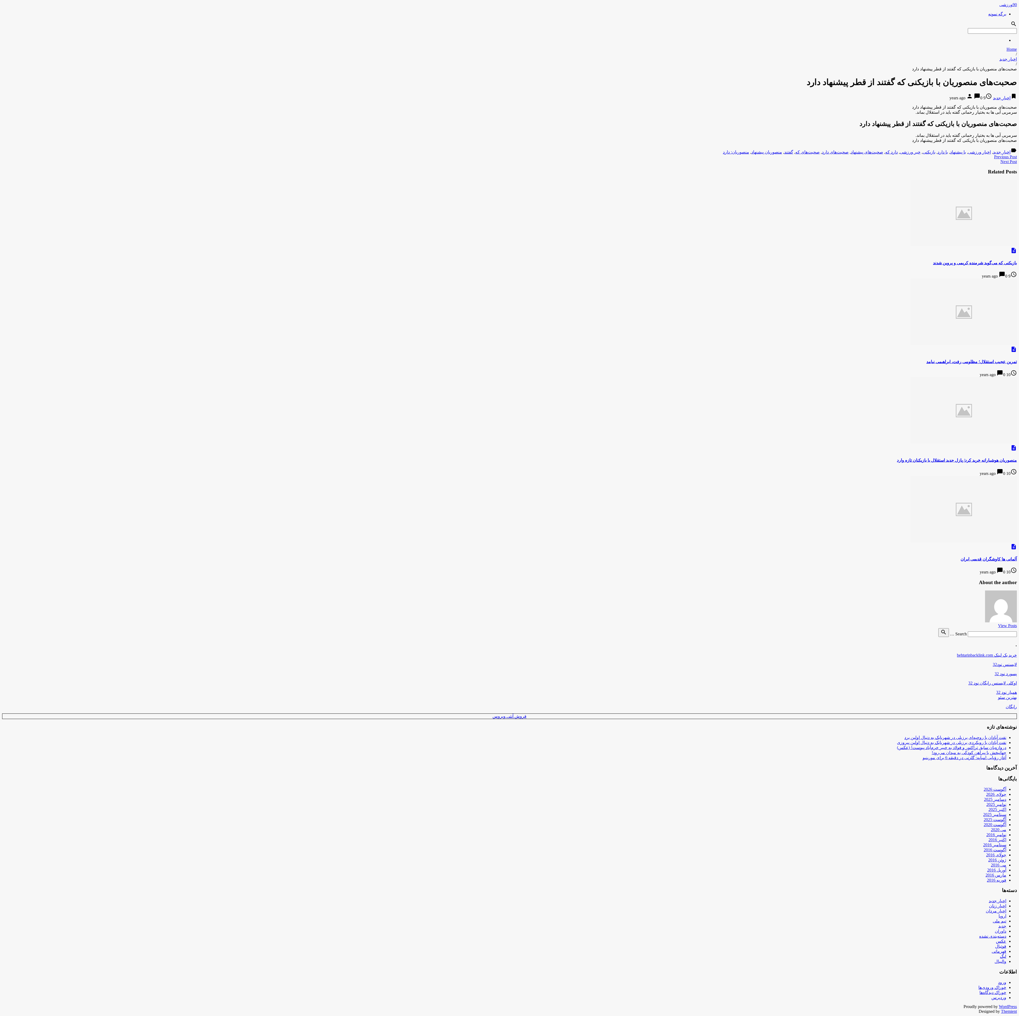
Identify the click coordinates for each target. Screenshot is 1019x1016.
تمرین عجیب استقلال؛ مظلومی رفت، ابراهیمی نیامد (971, 361)
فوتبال (1000, 946)
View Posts (1007, 625)
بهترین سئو (1007, 697)
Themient (1009, 1011)
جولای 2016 (996, 855)
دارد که (891, 152)
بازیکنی (929, 152)
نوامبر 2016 (996, 834)
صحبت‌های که (807, 152)
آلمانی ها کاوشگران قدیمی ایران (989, 559)
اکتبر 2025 (997, 809)
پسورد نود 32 (1006, 673)
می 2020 (998, 829)
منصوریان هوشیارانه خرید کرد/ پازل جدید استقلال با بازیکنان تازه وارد (957, 460)
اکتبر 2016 (997, 840)
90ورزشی (1008, 4)
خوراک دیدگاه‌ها (992, 992)
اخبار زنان (997, 906)
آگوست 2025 (995, 819)
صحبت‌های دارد (835, 152)
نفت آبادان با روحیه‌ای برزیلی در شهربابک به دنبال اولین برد (955, 737)
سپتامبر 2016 (994, 845)
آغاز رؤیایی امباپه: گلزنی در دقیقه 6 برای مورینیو (964, 757)
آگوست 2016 (995, 850)
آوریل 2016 (996, 870)
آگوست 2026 (995, 789)
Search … (958, 634)
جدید (1002, 926)
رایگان (1011, 706)
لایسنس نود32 (1005, 664)
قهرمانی (999, 951)
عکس (1001, 941)
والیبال (1000, 961)
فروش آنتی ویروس (509, 716)
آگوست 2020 (995, 824)
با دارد (943, 152)
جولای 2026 (996, 794)
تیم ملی (999, 921)
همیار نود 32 (1006, 692)
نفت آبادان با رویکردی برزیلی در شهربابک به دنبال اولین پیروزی (951, 742)
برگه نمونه (997, 14)
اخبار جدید (1008, 59)
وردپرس (998, 997)
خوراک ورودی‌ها (992, 987)
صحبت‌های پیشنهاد (867, 152)
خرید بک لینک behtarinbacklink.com (987, 655)
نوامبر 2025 (996, 804)
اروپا (1002, 916)
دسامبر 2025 (995, 799)
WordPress (1008, 1006)
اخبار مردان (996, 911)
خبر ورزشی (910, 152)
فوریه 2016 (996, 880)
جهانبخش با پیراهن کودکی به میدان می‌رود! (969, 752)
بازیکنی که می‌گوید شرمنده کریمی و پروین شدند (975, 263)
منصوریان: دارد (736, 152)
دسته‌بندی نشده (992, 936)
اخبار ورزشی (979, 152)
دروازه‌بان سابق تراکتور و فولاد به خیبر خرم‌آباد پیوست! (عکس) (951, 747)
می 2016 (998, 865)
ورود (1002, 982)
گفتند (788, 152)
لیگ (1003, 956)
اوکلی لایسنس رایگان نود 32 (992, 683)
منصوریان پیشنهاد (766, 152)
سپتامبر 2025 (994, 814)
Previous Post (1005, 157)
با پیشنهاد (958, 152)
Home (1012, 49)
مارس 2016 (996, 875)
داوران (1000, 931)
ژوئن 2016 (997, 860)
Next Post (1008, 161)
